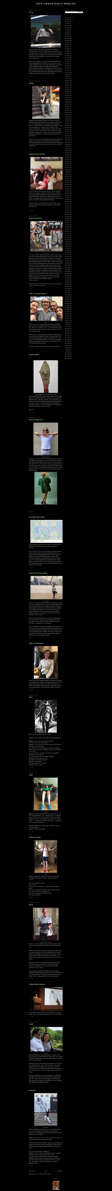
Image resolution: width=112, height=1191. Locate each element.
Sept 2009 (67, 269)
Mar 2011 (67, 231)
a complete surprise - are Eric (44, 327)
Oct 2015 (67, 114)
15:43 (31, 689)
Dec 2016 (67, 91)
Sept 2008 (67, 294)
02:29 (31, 75)
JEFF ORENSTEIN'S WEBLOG (56, 3)
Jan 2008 (67, 311)
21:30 (31, 567)
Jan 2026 (67, 23)
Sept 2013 (67, 167)
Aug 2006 (67, 347)
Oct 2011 (67, 216)
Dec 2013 (67, 161)
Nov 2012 (67, 188)
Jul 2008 (67, 299)
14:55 (31, 210)
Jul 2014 (67, 146)
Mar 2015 (67, 129)
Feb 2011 (67, 233)
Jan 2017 (67, 89)
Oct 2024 (67, 36)
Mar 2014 (67, 155)
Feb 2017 (67, 87)
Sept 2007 (67, 320)
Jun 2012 (67, 199)
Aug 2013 (67, 169)
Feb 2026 (67, 21)
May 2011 (67, 227)
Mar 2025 (67, 34)
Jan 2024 (67, 51)
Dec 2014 (67, 135)
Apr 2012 (67, 203)
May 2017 (67, 80)
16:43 (31, 637)
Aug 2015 (67, 119)
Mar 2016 (67, 106)
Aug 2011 (67, 220)
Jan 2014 (67, 159)
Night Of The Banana (36, 643)
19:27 (31, 767)
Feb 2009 (67, 284)
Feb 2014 (67, 157)
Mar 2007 (67, 333)
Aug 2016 (67, 95)
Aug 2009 (67, 271)
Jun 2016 (67, 99)
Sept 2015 (67, 116)
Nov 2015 (67, 112)
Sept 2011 (67, 218)
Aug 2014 (67, 144)
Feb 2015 (67, 131)
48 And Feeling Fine (36, 420)
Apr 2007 (67, 330)
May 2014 (67, 150)
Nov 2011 (67, 214)
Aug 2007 (67, 322)
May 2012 (67, 201)
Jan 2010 (67, 261)
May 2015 (67, 125)
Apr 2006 (67, 356)
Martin (31, 905)
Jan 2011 (67, 235)
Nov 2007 (67, 316)
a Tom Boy (42, 1070)
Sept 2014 (67, 142)
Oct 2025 (67, 27)
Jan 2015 (67, 133)
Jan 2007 (67, 337)
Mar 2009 (67, 282)
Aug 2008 (67, 297)
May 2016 (67, 102)
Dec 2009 (67, 263)
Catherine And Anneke (37, 154)
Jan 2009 (67, 286)
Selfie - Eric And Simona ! (38, 293)
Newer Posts (32, 1171)
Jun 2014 (67, 148)
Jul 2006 (67, 350)
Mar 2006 (67, 358)
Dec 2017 (67, 68)
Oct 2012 (67, 191)
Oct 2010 (67, 241)
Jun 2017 (67, 78)
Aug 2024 (67, 40)
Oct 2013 (67, 165)
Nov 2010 (67, 239)
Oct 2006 (67, 343)
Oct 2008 (67, 292)
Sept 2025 (67, 29)
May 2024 (67, 42)
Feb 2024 (67, 49)
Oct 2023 (67, 57)
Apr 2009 (67, 280)
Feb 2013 (67, 182)
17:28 (31, 831)
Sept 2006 (67, 345)
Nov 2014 (67, 138)
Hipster (31, 83)
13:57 (31, 412)
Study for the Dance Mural (38, 573)
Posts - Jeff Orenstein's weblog (43, 1174)
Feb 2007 (67, 335)
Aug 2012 (67, 195)
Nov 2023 (67, 55)
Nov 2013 (67, 163)
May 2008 (67, 303)
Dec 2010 (67, 237)
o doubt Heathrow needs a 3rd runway (39, 551)
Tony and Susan (41, 1137)
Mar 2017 (67, 85)
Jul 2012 (67, 197)
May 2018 (67, 66)
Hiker (31, 697)
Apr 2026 (67, 19)
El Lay (31, 12)
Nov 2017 (67, 70)
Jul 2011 (67, 222)
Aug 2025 (67, 32)
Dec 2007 (67, 314)
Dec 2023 (67, 53)
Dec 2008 (67, 288)
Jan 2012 (67, 210)
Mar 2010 (67, 256)
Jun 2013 (67, 174)
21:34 (31, 1084)
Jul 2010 (67, 248)
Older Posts (60, 1171)
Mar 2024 (67, 46)
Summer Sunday (35, 837)
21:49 (31, 511)
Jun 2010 (67, 250)
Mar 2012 (67, 205)
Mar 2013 (67, 180)
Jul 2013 (67, 172)
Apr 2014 (67, 152)
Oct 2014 (67, 140)
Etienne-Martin (34, 354)
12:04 (31, 897)
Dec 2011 (67, 212)
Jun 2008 (67, 301)
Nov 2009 (67, 265)
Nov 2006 (67, 341)
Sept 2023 (67, 59)
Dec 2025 (67, 25)
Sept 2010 (67, 244)
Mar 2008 (67, 307)
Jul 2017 (67, 76)
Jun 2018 (67, 63)
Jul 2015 (67, 121)
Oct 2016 (67, 93)
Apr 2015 (67, 127)
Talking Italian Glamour (37, 984)
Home (46, 1171)
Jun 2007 (67, 326)
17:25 (31, 978)
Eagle (31, 775)
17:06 (31, 1016)
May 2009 (67, 277)
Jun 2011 (67, 224)
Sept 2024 (67, 38)
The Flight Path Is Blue (37, 517)
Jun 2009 (67, 275)
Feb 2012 (67, 208)
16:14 (31, 348)
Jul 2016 (67, 97)
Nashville (32, 1090)
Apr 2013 (67, 178)
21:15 (31, 1165)
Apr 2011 (67, 229)
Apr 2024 (67, 44)
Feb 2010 (67, 258)
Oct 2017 (67, 72)
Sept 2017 (67, 74)
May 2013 (67, 176)
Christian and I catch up (35, 139)
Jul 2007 (67, 324)
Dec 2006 (67, 339)
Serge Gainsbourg (35, 218)
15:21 (31, 148)
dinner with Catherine (50, 191)
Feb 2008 (67, 309)
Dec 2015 (67, 110)
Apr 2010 (67, 254)
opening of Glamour (46, 1129)
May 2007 (67, 328)
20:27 (31, 287)
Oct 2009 (67, 267)
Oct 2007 (67, 318)
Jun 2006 (67, 352)
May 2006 (67, 354)
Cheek (31, 1024)
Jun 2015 (67, 123)
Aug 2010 (67, 246)
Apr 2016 (67, 104)
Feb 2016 (67, 108)
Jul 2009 (67, 273)
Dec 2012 (67, 186)
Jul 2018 (67, 61)
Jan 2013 (67, 184)
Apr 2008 (67, 305)
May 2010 (67, 252)
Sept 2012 (67, 193)
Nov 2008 (67, 290)
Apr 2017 (67, 82)
